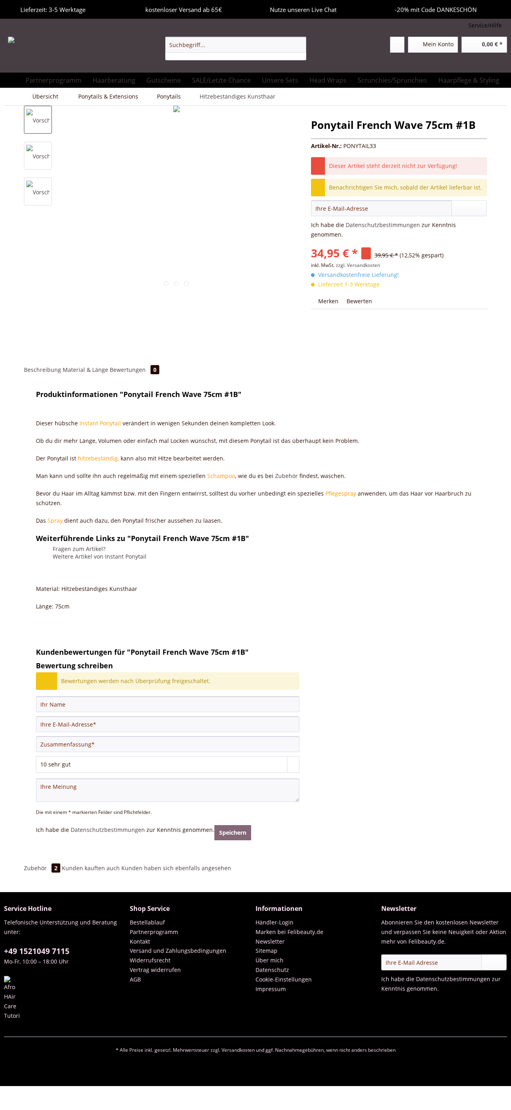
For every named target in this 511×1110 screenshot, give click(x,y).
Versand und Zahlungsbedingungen (178, 950)
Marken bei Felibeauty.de (289, 932)
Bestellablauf (147, 922)
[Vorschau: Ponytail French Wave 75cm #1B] (38, 120)
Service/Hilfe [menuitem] (485, 25)
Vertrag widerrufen (155, 970)
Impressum (271, 989)
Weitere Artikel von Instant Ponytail (99, 556)
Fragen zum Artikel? (78, 549)
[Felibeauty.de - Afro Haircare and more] (63, 53)
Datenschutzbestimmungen (383, 225)
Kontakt (140, 941)
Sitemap (266, 950)
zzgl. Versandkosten (358, 265)
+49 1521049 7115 (36, 951)
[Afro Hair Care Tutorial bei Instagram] (65, 998)
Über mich (269, 960)
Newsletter (270, 941)
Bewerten (358, 301)
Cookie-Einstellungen (284, 979)
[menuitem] (235, 48)
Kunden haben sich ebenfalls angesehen (176, 868)
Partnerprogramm (154, 932)
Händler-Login (274, 922)
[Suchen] (298, 45)
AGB (135, 979)
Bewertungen (133, 369)
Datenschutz (272, 970)
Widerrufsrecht (150, 960)
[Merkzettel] (397, 45)
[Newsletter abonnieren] (494, 962)
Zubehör (286, 476)
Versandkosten (238, 1050)
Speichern (232, 832)
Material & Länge (86, 369)
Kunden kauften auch (91, 868)
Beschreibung (42, 369)
